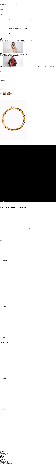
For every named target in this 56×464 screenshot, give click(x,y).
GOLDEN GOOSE (22, 40)
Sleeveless (10, 55)
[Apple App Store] (2, 461)
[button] (1, 14)
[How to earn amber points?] (4, 215)
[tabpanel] (28, 228)
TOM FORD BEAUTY (23, 41)
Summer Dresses (15, 54)
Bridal (3, 54)
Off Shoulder (12, 55)
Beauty (5, 453)
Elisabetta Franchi (9, 40)
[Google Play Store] (6, 461)
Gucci (24, 40)
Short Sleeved (7, 55)
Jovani (30, 40)
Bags (3, 453)
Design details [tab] (5, 227)
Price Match (11, 458)
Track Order (6, 454)
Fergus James (15, 40)
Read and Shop (2, 457)
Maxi (2, 55)
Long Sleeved (4, 55)
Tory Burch (19, 41)
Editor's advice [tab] (1, 227)
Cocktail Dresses (5, 54)
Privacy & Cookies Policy (7, 458)
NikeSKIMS (1, 41)
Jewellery (7, 453)
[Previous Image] (4, 97)
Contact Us (1, 454)
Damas (1, 40)
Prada (3, 41)
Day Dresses (8, 54)
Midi (1, 55)
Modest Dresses (23, 54)
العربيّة (16, 4)
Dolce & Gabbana (5, 40)
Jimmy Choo (29, 40)
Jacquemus (26, 40)
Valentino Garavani (27, 41)
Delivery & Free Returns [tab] (9, 227)
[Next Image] (4, 142)
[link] (1, 38)
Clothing (1, 453)
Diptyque (3, 40)
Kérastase (32, 40)
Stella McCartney (16, 41)
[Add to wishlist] (6, 225)
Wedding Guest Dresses (27, 54)
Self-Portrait (9, 41)
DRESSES (1, 66)
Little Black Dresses (19, 54)
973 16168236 (6, 462)
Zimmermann (32, 41)
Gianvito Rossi (18, 40)
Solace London (13, 41)
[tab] (1, 93)
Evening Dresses (12, 54)
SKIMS (11, 41)
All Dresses (1, 54)
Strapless (18, 55)
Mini (0, 55)
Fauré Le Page (12, 40)
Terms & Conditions (2, 458)
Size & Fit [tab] (3, 227)
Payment (4, 454)
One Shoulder (15, 55)
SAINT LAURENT (6, 41)
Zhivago (30, 41)
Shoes (2, 453)
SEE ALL (1, 240)
